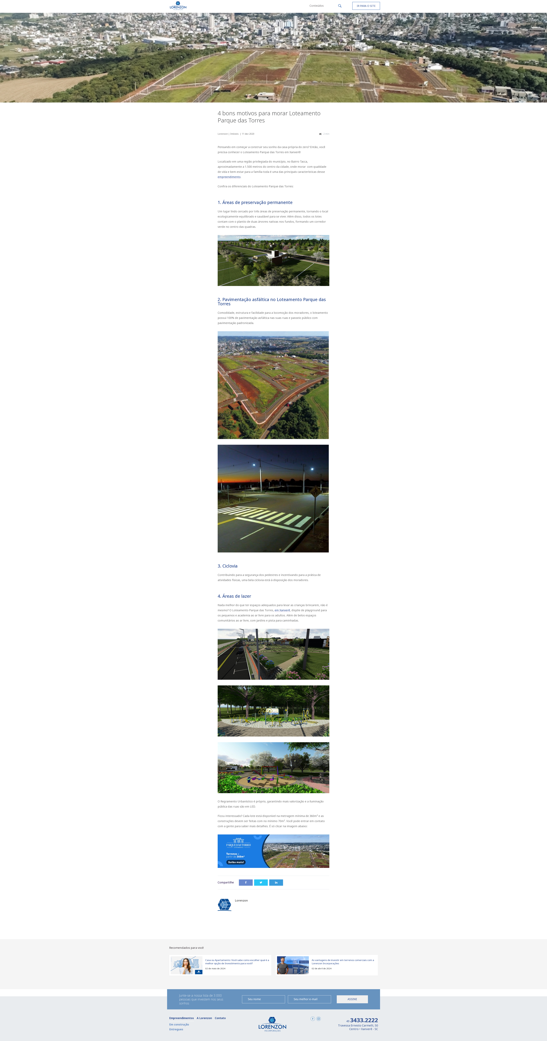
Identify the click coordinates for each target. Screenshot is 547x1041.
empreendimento (229, 177)
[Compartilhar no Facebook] (246, 882)
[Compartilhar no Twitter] (261, 882)
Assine (352, 999)
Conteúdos (317, 6)
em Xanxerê (282, 610)
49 (362, 1021)
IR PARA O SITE (366, 6)
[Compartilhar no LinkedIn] (276, 882)
